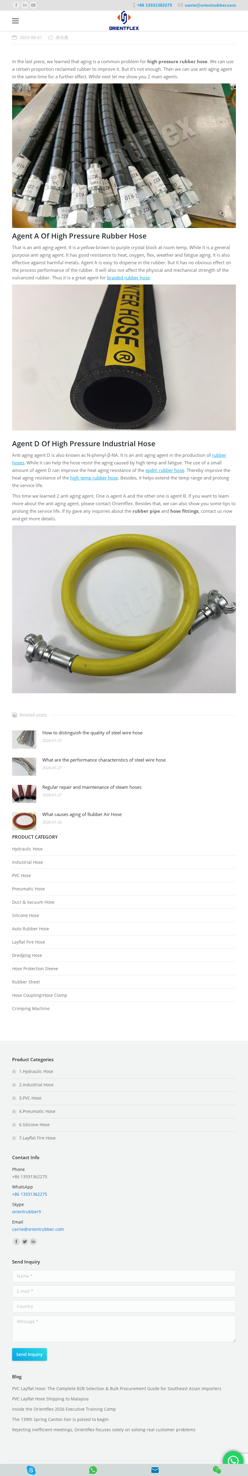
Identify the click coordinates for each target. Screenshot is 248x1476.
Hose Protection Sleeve (35, 968)
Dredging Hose (27, 955)
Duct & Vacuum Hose (33, 902)
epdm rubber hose (164, 470)
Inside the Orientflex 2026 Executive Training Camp (64, 1409)
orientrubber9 (26, 1211)
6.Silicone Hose (34, 1124)
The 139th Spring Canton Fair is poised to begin (60, 1419)
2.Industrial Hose (36, 1084)
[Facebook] (16, 5)
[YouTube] (33, 5)
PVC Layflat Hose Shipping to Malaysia (50, 1399)
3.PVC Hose (30, 1098)
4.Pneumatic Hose (37, 1111)
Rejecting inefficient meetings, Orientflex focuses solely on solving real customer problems (103, 1429)
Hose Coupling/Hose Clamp (39, 995)
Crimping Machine (31, 1008)
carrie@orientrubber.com (210, 5)
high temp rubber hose (94, 478)
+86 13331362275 (154, 5)
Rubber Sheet (26, 982)
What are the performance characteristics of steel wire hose (104, 760)
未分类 (62, 37)
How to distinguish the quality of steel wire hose (92, 733)
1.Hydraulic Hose (36, 1071)
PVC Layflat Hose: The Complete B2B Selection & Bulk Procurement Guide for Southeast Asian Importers (116, 1388)
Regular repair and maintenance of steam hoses (92, 787)
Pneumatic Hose (28, 889)
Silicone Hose (25, 915)
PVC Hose (21, 875)
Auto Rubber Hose (30, 928)
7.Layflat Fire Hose (37, 1138)
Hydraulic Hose (27, 849)
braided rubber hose (128, 278)
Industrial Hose (27, 862)
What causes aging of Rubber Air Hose (82, 814)
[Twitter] (24, 1241)
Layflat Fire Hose (28, 942)
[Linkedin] (24, 5)
